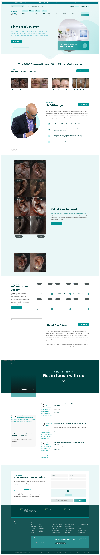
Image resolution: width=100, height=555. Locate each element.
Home (32, 524)
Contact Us (85, 15)
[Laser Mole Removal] (63, 289)
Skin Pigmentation (55, 530)
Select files (68, 494)
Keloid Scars (23, 14)
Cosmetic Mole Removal (57, 524)
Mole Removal (37, 14)
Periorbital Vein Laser (82, 530)
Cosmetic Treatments (69, 528)
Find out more (59, 543)
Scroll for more (50, 52)
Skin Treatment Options (57, 526)
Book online (27, 489)
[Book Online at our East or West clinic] (73, 45)
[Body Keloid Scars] (63, 304)
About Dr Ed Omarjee (29, 41)
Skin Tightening (50, 14)
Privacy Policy (41, 528)
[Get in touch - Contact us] (63, 381)
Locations (33, 528)
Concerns (28, 6)
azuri (29, 552)
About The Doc (35, 6)
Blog (40, 524)
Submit (80, 500)
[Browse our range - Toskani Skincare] (23, 378)
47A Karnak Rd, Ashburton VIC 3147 (31, 513)
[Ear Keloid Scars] (45, 289)
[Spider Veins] (45, 304)
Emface (79, 528)
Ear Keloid (30, 14)
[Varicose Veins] (81, 304)
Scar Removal (68, 526)
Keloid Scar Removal (56, 532)
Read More (14, 444)
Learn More (16, 41)
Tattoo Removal (68, 530)
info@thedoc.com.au (72, 511)
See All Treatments (83, 71)
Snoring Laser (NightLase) (83, 524)
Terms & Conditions (41, 531)
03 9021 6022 (78, 6)
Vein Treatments (58, 14)
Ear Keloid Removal (81, 532)
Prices (42, 6)
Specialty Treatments (69, 524)
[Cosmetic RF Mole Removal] (81, 289)
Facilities (32, 532)
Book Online (33, 526)
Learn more (18, 93)
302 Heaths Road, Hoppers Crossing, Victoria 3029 (30, 511)
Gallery (77, 15)
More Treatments (66, 14)
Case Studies (73, 14)
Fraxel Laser (67, 532)
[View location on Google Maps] (76, 6)
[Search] (22, 6)
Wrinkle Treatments (44, 14)
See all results (16, 308)
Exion (79, 526)
